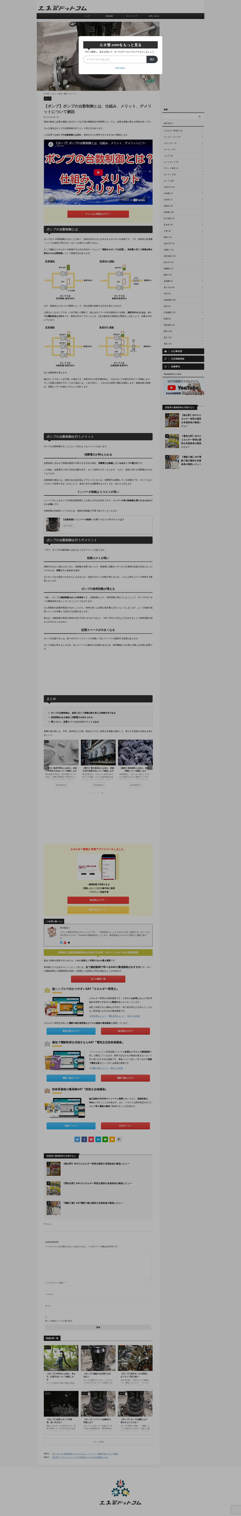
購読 (152, 59)
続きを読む (120, 68)
